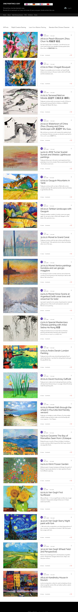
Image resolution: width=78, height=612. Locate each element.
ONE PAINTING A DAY (11, 4)
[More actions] (72, 35)
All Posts (5, 27)
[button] (73, 27)
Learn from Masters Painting (37, 27)
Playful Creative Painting (18, 27)
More (50, 27)
